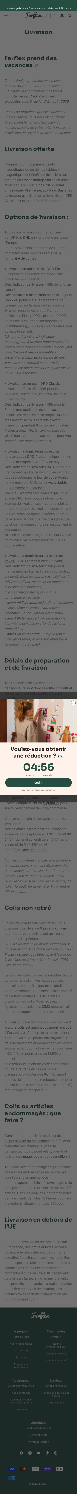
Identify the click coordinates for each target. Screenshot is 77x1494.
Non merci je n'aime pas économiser (38, 790)
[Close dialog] (73, 703)
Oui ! (38, 782)
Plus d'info (46, 6)
